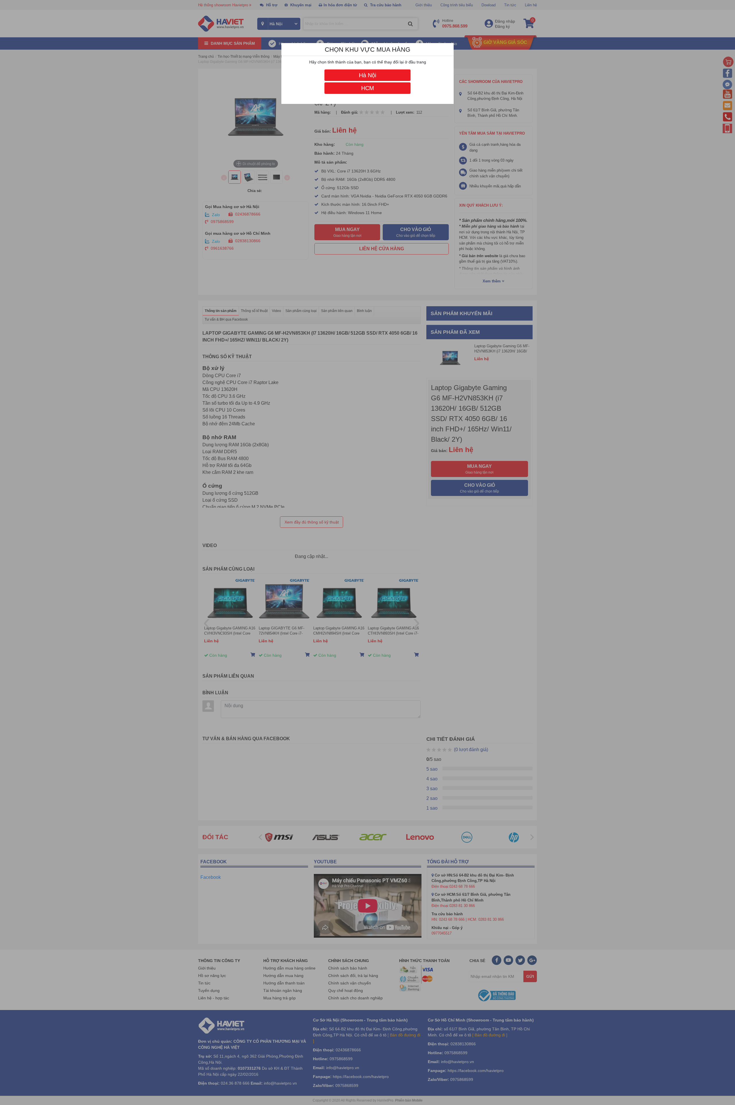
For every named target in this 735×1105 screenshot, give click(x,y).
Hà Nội (367, 75)
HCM (367, 88)
